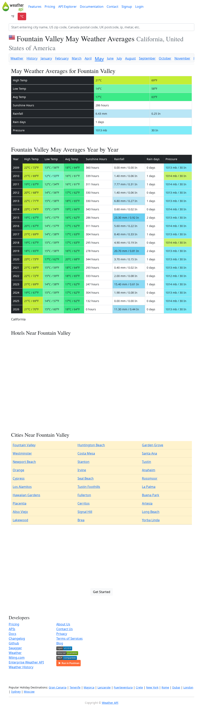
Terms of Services (69, 638)
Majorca (89, 687)
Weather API (110, 703)
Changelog (17, 638)
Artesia (147, 503)
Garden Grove (152, 445)
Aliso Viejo (20, 512)
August (130, 58)
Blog (59, 643)
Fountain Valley (24, 445)
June (110, 58)
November (182, 58)
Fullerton (84, 495)
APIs (12, 629)
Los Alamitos (22, 487)
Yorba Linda (151, 520)
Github (14, 643)
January (46, 58)
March (76, 58)
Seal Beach (86, 478)
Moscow (29, 691)
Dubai (176, 687)
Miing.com (17, 657)
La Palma (148, 487)
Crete (139, 687)
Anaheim (148, 470)
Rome (165, 687)
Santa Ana (149, 453)
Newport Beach (24, 462)
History (32, 58)
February (62, 58)
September (147, 58)
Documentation (91, 6)
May (99, 59)
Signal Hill (85, 512)
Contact (112, 6)
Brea (81, 520)
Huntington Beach (91, 445)
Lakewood (20, 520)
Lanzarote (104, 687)
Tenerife (75, 687)
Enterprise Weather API (26, 662)
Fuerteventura (123, 687)
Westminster (22, 453)
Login (139, 6)
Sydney (16, 691)
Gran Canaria (57, 687)
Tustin (146, 462)
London (188, 687)
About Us (63, 624)
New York (152, 687)
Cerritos (84, 503)
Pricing (50, 6)
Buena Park (150, 495)
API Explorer (67, 6)
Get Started (101, 592)
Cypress (19, 478)
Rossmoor (149, 478)
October (165, 58)
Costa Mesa (86, 453)
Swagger (15, 648)
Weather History (21, 667)
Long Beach (150, 512)
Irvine (82, 470)
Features (34, 6)
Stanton (83, 462)
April (88, 58)
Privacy (61, 634)
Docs (12, 634)
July (119, 58)
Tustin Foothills (89, 487)
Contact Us (64, 629)
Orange (18, 470)
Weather (17, 58)
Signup (127, 6)
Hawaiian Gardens (26, 495)
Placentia (19, 503)
